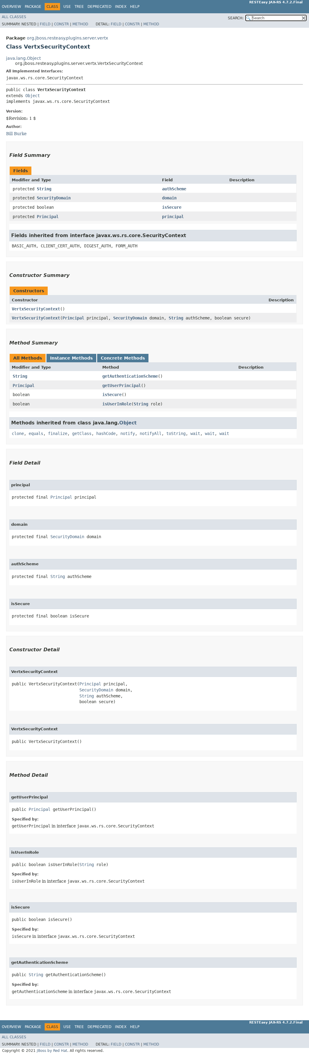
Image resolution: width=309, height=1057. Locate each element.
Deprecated (99, 7)
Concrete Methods (123, 358)
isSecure (171, 207)
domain (169, 197)
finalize (57, 433)
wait (195, 433)
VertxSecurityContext (36, 308)
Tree (79, 7)
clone (18, 433)
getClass (81, 433)
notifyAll (150, 433)
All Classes (14, 17)
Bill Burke (16, 133)
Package (33, 7)
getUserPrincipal (121, 385)
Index (120, 7)
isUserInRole (116, 404)
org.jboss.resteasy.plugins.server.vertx (67, 38)
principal (173, 216)
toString (176, 433)
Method (80, 24)
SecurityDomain (54, 197)
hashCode (106, 433)
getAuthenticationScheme (130, 376)
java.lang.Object (23, 58)
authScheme (174, 188)
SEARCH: (236, 18)
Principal (48, 216)
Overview (11, 7)
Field (45, 24)
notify (127, 433)
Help (134, 7)
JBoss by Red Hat (52, 1051)
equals (36, 433)
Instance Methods (71, 358)
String (44, 188)
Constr (61, 24)
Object (32, 95)
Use (67, 7)
